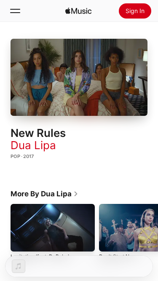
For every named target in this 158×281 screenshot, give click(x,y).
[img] (78, 11)
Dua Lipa (33, 145)
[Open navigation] (15, 11)
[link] (44, 193)
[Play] (79, 77)
